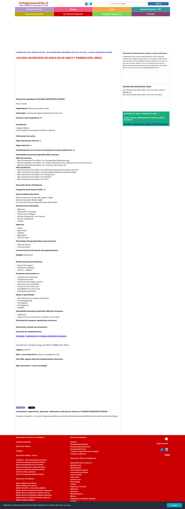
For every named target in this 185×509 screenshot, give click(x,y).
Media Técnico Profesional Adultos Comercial (34, 490)
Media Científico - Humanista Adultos (31, 488)
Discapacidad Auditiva (79, 444)
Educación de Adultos (34, 14)
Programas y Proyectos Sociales (82, 498)
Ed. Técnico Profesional (73, 14)
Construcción (75, 479)
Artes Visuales (76, 475)
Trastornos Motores (78, 454)
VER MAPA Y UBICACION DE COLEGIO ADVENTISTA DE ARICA (41, 336)
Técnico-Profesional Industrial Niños (30, 462)
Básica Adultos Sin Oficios (26, 483)
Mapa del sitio (162, 443)
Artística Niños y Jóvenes (26, 472)
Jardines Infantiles (34, 9)
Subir (167, 454)
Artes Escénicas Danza (79, 470)
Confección (74, 477)
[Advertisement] (79, 32)
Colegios (73, 9)
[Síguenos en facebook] (166, 449)
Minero (73, 496)
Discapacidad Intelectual (80, 447)
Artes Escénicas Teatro (79, 472)
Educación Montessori (111, 14)
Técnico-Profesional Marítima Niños (30, 469)
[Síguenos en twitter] (161, 449)
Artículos (151, 14)
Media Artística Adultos (25, 500)
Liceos (112, 9)
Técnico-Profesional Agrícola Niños (30, 474)
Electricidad (75, 482)
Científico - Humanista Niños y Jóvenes (31, 460)
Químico (73, 501)
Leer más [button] (66, 505)
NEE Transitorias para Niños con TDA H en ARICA (142, 95)
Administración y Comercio (81, 463)
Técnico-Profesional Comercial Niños (30, 467)
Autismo (73, 442)
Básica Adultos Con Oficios (26, 485)
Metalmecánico (76, 494)
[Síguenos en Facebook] (86, 4)
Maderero (74, 489)
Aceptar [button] (174, 505)
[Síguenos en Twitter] (91, 4)
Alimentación (75, 467)
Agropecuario (75, 465)
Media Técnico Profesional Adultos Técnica (33, 493)
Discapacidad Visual (78, 449)
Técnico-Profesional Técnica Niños (29, 465)
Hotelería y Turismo (78, 487)
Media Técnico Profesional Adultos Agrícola (33, 497)
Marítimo (74, 491)
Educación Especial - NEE (150, 9)
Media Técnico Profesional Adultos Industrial (34, 495)
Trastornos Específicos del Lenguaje (84, 451)
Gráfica (73, 484)
